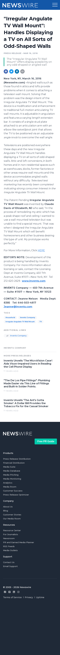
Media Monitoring (12, 478)
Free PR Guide (45, 441)
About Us (8, 506)
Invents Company (27, 318)
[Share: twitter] (11, 71)
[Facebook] (5, 592)
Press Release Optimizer (16, 494)
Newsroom (9, 538)
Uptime (40, 597)
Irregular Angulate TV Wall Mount (20, 322)
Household (10, 318)
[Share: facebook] (6, 71)
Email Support (10, 566)
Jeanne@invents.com (18, 306)
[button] (55, 5)
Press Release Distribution (17, 459)
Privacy (29, 597)
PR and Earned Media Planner (18, 542)
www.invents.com (34, 280)
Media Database (11, 471)
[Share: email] (22, 71)
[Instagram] (18, 592)
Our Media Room (12, 518)
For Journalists (10, 534)
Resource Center (12, 530)
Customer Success (12, 490)
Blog (5, 510)
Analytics (7, 482)
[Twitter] (9, 592)
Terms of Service (12, 597)
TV (40, 322)
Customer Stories (12, 514)
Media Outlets (10, 550)
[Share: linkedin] (17, 71)
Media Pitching (10, 475)
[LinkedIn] (14, 592)
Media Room (9, 486)
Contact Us (8, 562)
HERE (41, 250)
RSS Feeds (9, 546)
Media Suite (9, 467)
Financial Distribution (14, 463)
